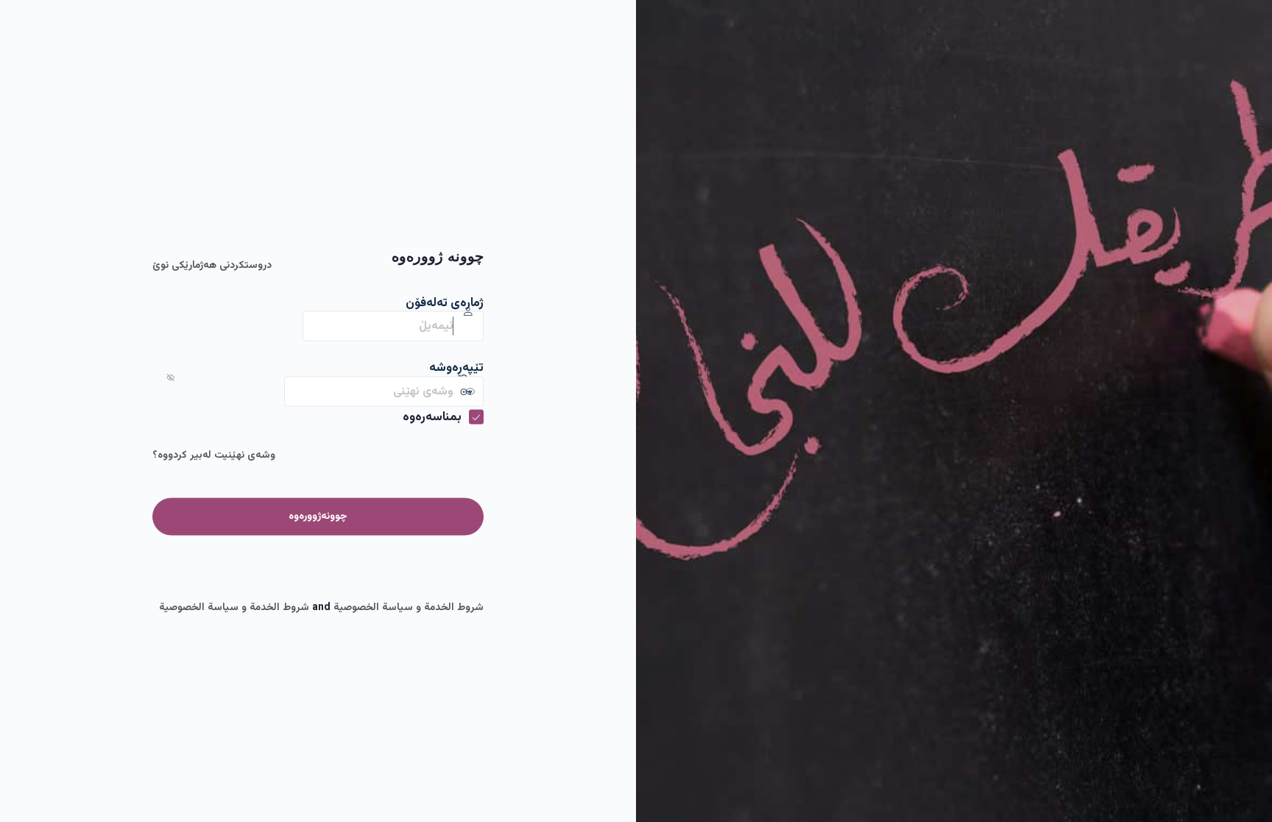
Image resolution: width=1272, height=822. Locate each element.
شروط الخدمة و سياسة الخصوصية (408, 607)
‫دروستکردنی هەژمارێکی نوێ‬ (212, 265)
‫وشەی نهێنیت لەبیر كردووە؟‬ (213, 455)
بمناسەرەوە (432, 417)
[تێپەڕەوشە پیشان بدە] (269, 391)
